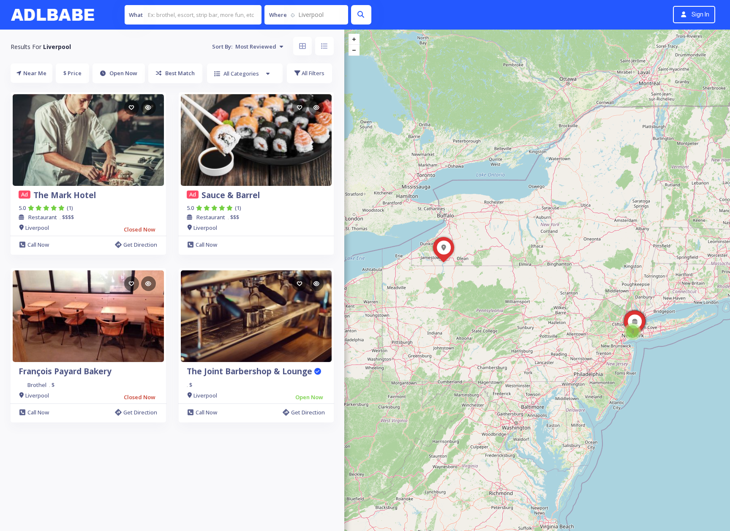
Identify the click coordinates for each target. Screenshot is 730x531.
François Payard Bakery (65, 371)
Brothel (36, 385)
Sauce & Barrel (231, 195)
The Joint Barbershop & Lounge (250, 371)
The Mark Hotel (64, 195)
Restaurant (42, 217)
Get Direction (140, 244)
